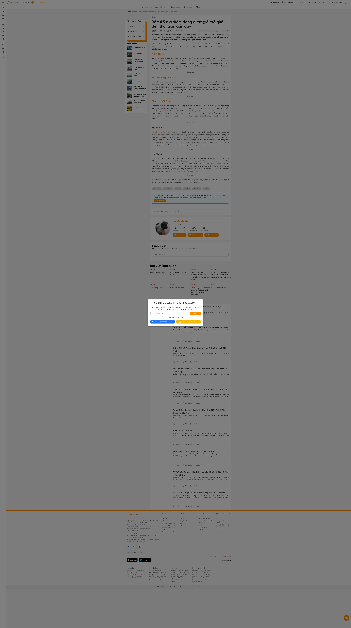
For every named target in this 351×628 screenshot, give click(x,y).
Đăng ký (195, 313)
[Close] (199, 303)
